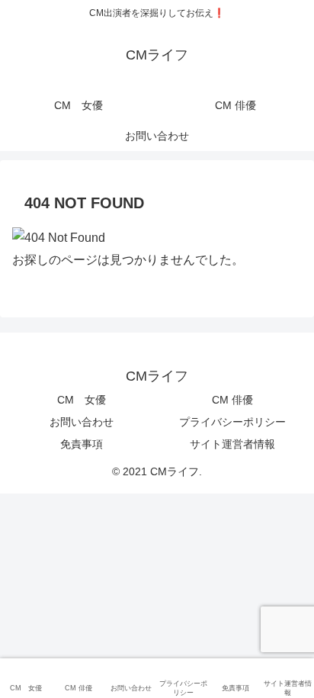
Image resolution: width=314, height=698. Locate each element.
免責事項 (81, 444)
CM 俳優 (232, 400)
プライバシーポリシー (232, 422)
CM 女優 (81, 400)
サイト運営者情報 (232, 444)
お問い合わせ (82, 422)
